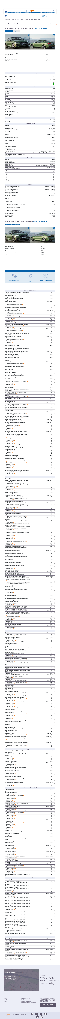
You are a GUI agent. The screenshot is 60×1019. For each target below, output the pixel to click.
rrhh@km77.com (52, 984)
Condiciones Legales (25, 999)
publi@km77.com (43, 983)
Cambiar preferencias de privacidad (28, 1002)
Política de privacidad (26, 1001)
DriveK (5, 1001)
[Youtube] (45, 1014)
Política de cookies (25, 998)
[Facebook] (32, 1014)
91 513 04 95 (12, 979)
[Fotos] (8, 23)
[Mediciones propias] (14, 23)
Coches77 (6, 998)
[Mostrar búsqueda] (54, 11)
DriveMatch (6, 999)
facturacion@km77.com (54, 980)
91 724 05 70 (14, 978)
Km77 (30, 11)
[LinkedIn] (41, 1014)
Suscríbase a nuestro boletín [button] (48, 1005)
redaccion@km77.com (44, 978)
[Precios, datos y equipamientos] (11, 24)
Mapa (16, 976)
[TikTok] (42, 1016)
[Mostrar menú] (6, 11)
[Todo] (17, 23)
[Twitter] (36, 1014)
